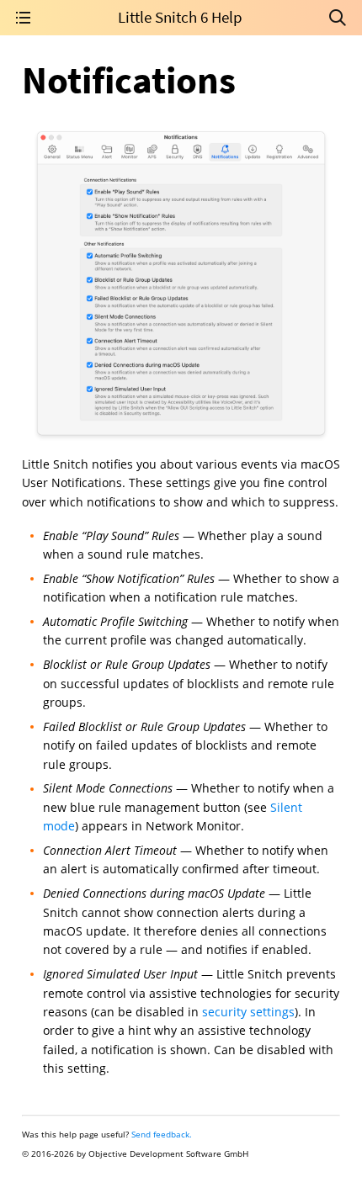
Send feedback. (161, 1134)
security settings (248, 1012)
